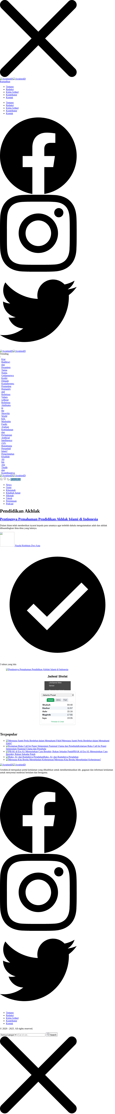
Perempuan (11, 501)
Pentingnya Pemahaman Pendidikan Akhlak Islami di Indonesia (49, 519)
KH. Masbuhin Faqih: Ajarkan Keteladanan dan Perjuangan (7, 426)
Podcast (9, 503)
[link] (38, 193)
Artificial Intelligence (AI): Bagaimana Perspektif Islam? (6, 444)
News (9, 484)
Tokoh (9, 498)
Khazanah (11, 490)
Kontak (9, 97)
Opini (8, 487)
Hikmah (10, 495)
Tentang (10, 86)
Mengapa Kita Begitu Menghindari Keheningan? (78, 759)
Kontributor (11, 94)
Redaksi (10, 89)
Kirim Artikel (12, 92)
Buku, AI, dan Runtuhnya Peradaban (60, 757)
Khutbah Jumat (13, 493)
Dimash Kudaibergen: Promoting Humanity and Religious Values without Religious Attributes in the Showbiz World (7, 398)
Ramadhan (5, 81)
